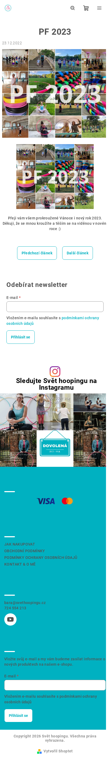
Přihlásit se (20, 337)
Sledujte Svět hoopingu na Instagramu (56, 384)
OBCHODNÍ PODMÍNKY (24, 551)
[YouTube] (10, 619)
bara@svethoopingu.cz (25, 603)
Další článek (78, 253)
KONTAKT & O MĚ (20, 564)
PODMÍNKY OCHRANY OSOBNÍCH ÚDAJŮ (40, 557)
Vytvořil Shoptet (58, 751)
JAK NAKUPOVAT (19, 544)
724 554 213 (15, 608)
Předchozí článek (37, 253)
